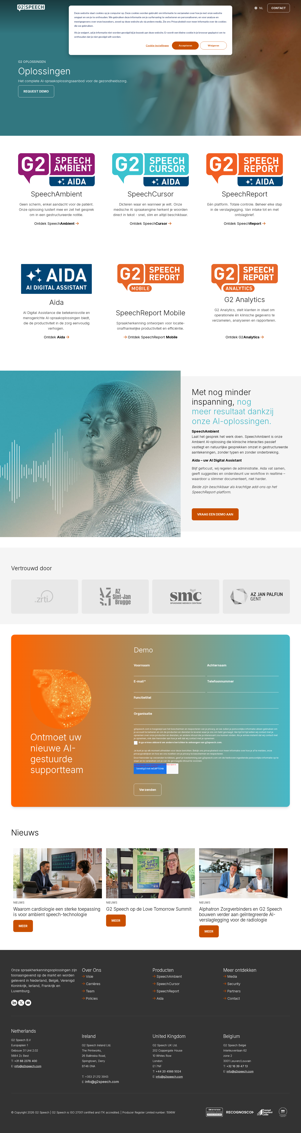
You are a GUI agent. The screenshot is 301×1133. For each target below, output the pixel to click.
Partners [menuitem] (234, 991)
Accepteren (185, 45)
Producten (163, 970)
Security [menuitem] (233, 984)
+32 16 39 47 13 (237, 1066)
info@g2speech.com (27, 1066)
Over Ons (91, 970)
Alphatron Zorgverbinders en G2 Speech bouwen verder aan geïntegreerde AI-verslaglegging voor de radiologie (240, 914)
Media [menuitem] (232, 976)
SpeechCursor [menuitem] (168, 984)
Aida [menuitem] (160, 998)
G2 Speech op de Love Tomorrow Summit (148, 909)
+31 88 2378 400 (25, 1061)
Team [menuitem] (90, 991)
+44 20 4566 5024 (168, 1071)
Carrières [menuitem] (93, 984)
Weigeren (213, 45)
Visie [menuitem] (89, 976)
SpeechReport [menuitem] (168, 991)
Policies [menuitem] (92, 998)
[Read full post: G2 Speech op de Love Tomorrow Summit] (150, 873)
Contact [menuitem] (233, 998)
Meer (23, 926)
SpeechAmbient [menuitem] (169, 976)
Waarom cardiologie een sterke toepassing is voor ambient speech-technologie (56, 911)
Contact (278, 8)
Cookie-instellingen (157, 45)
